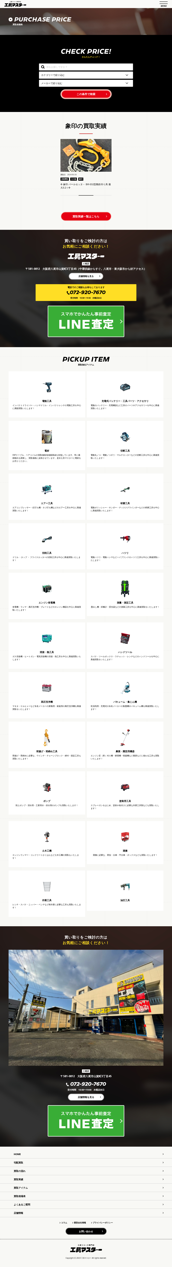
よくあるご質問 (22, 1204)
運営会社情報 (80, 1222)
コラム (64, 1222)
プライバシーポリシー (103, 1222)
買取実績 (18, 1179)
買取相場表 (20, 1196)
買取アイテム (21, 1187)
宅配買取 (18, 1162)
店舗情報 (18, 1212)
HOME (17, 1154)
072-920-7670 (88, 1084)
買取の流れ (20, 1170)
